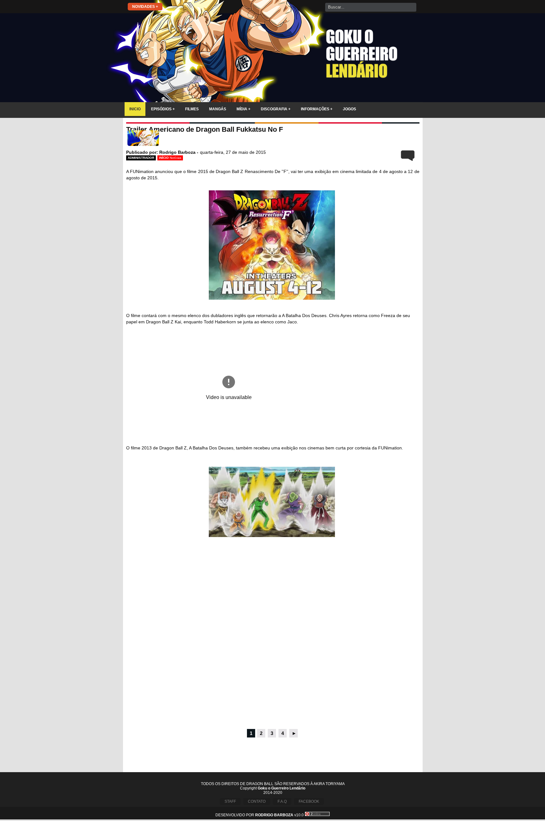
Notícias (175, 157)
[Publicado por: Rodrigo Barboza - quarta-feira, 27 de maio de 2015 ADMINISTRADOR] (272, 139)
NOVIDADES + (145, 6)
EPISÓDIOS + (163, 109)
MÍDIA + (243, 109)
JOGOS (349, 109)
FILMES (192, 109)
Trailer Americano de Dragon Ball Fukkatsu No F (204, 129)
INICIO (135, 109)
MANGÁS (217, 109)
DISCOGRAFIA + (275, 109)
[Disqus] (272, 642)
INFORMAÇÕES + (316, 109)
